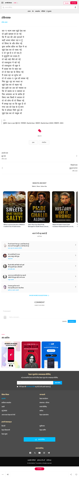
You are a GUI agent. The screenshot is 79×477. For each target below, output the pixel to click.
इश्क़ (33, 142)
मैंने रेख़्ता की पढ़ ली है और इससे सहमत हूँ (34, 386)
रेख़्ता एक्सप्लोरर (44, 414)
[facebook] (30, 452)
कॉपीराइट (48, 460)
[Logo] (8, 3)
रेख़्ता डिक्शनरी (6, 430)
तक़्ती (3, 406)
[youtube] (39, 452)
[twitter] (34, 452)
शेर (33, 11)
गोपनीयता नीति (30, 386)
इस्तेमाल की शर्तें (41, 460)
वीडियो (43, 11)
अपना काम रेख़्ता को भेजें (8, 414)
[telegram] (48, 452)
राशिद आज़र (4, 22)
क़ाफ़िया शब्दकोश (6, 402)
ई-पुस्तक (49, 11)
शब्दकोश (37, 11)
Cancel (64, 321)
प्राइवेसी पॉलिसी (32, 460)
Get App (74, 2)
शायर (29, 11)
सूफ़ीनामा (42, 426)
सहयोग (4, 398)
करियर (41, 410)
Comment (72, 321)
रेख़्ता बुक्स (4, 434)
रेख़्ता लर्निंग (43, 430)
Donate (67, 3)
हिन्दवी (3, 426)
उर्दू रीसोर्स (4, 410)
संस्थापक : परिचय (44, 402)
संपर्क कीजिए (43, 406)
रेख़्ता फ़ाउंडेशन (44, 398)
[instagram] (44, 452)
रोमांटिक (44, 142)
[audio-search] (75, 7)
